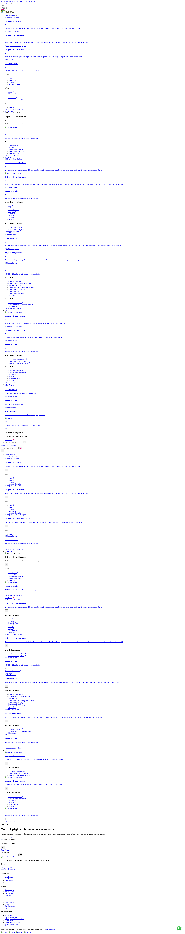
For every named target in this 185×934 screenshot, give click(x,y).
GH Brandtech (50, 929)
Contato (7, 904)
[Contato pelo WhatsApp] (179, 928)
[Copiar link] (20, 854)
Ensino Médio (9, 880)
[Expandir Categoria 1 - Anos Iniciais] (6, 763)
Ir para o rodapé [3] (31, 1)
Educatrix (8, 895)
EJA (6, 882)
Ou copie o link (5, 852)
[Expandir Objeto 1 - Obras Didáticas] (6, 564)
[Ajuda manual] (6, 8)
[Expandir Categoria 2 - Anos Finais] (6, 788)
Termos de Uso (9, 915)
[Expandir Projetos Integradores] (6, 721)
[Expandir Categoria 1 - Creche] (6, 470)
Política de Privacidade (11, 917)
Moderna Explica (10, 891)
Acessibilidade (5, 4)
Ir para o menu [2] (19, 1)
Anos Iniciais (9, 877)
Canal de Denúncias (11, 926)
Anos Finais (8, 879)
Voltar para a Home (9, 838)
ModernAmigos (9, 890)
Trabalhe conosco (10, 906)
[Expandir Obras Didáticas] (6, 686)
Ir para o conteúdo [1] (7, 1)
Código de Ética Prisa (11, 924)
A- (6, 6)
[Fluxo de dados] (4, 8)
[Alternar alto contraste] (2, 8)
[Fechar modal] (3, 847)
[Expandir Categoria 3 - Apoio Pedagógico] (6, 526)
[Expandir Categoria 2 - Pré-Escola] (6, 497)
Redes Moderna (9, 893)
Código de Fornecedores (12, 922)
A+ (3, 6)
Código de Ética (9, 920)
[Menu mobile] (2, 450)
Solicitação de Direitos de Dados (14, 919)
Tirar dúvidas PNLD (11, 454)
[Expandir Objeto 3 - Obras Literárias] (6, 645)
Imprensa (7, 908)
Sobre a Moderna (10, 902)
